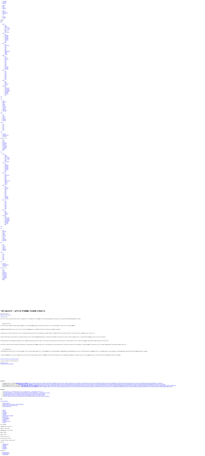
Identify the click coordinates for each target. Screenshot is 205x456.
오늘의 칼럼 (7, 88)
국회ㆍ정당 (7, 27)
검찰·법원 (6, 35)
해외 (5, 42)
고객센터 (4, 422)
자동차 (4, 108)
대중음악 (4, 119)
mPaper (4, 5)
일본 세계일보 (5, 454)
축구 (3, 126)
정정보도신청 (5, 416)
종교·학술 (6, 188)
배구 (3, 128)
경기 (5, 73)
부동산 (4, 105)
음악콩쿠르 (5, 447)
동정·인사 (6, 83)
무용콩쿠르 (5, 448)
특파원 (6, 52)
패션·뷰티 (6, 197)
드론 (3, 141)
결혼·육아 (6, 69)
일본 (5, 47)
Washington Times (6, 452)
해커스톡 (4, 144)
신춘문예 (4, 446)
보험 (3, 232)
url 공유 (5, 316)
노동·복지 (6, 36)
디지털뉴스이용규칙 (6, 421)
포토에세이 (5, 136)
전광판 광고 (5, 413)
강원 (5, 74)
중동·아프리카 (7, 51)
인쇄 (1, 316)
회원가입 (4, 8)
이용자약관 (5, 420)
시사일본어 (5, 146)
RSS (3, 6)
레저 (5, 63)
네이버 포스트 (5, 12)
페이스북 (4, 11)
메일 (3, 316)
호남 (5, 78)
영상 (1, 138)
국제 (3, 43)
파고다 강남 (5, 145)
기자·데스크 (7, 89)
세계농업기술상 (6, 444)
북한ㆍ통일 (7, 32)
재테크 (4, 104)
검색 (1, 21)
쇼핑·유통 (4, 109)
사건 (5, 170)
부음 (5, 82)
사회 (3, 33)
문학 (5, 64)
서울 (5, 72)
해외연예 (4, 120)
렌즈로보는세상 (6, 135)
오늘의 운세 (5, 143)
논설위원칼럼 (7, 90)
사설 (5, 216)
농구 (3, 127)
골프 (3, 259)
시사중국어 (5, 277)
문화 (3, 55)
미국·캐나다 (7, 45)
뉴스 (1, 22)
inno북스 (4, 142)
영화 (3, 118)
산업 (3, 237)
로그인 (4, 7)
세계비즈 (4, 2)
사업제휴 (4, 414)
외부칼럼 (6, 92)
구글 (3, 10)
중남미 (6, 54)
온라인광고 (5, 412)
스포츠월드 (5, 1)
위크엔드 (6, 66)
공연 (5, 60)
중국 (5, 46)
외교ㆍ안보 (7, 29)
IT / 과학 (4, 106)
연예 (1, 112)
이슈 (1, 96)
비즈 (1, 98)
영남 (5, 76)
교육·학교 (6, 39)
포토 (1, 261)
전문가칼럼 (7, 91)
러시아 (6, 53)
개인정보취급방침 (6, 417)
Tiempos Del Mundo (6, 453)
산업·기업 (4, 107)
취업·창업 (4, 110)
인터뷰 (6, 84)
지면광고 (4, 411)
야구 (3, 125)
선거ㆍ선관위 (7, 28)
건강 (5, 62)
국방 (5, 30)
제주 (5, 79)
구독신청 (4, 3)
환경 (3, 140)
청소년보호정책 (6, 419)
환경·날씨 (6, 37)
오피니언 (4, 85)
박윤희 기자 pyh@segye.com (5, 314)
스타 (3, 245)
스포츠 (1, 122)
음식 (5, 65)
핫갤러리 (4, 263)
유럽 (5, 179)
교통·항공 (6, 38)
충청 (5, 75)
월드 (5, 94)
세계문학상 (5, 445)
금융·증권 (4, 101)
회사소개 (4, 410)
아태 (5, 48)
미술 (5, 61)
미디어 (6, 57)
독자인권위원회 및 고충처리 (8, 415)
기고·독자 (6, 93)
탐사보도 (4, 16)
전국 (3, 70)
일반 (5, 25)
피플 (3, 80)
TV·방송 (4, 117)
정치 (3, 24)
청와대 (6, 26)
